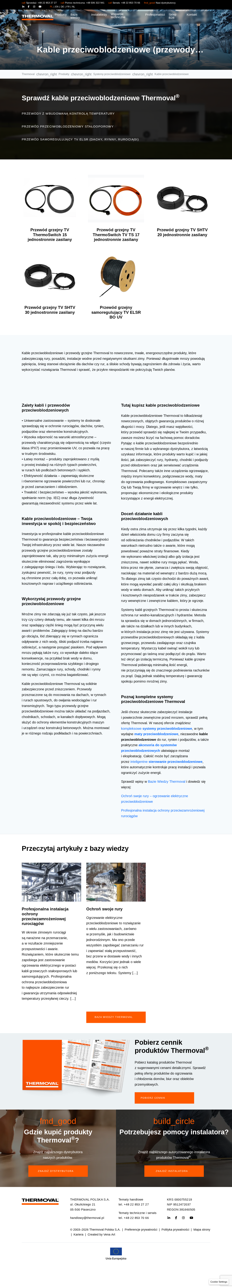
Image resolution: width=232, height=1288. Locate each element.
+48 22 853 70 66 (130, 2)
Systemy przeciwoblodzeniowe (112, 74)
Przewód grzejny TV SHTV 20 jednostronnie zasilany (182, 232)
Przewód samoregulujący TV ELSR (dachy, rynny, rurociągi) (80, 139)
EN (56, 6)
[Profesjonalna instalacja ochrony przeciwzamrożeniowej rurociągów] (51, 882)
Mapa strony (201, 1229)
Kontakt (192, 14)
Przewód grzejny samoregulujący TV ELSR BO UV (116, 312)
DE (62, 6)
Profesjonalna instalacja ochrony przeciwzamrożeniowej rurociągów (45, 916)
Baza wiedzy (75, 16)
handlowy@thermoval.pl (87, 1218)
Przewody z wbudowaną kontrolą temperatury (68, 113)
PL (51, 6)
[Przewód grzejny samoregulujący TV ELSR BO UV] (116, 276)
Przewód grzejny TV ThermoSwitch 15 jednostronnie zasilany (50, 235)
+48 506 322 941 (95, 2)
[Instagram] (36, 6)
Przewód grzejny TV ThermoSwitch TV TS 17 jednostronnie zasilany (116, 235)
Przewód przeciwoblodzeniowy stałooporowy (68, 126)
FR (68, 6)
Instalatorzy (99, 14)
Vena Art (109, 1234)
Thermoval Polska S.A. (104, 1229)
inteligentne (166, 762)
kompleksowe (156, 728)
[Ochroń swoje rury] (116, 882)
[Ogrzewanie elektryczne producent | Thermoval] (40, 1200)
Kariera (78, 1234)
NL (73, 6)
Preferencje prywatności (141, 1229)
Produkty (61, 14)
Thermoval (28, 74)
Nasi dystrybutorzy (166, 2)
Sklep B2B (172, 16)
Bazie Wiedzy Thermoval (166, 781)
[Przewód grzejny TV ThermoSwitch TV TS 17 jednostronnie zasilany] (116, 198)
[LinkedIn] (25, 6)
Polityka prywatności (175, 1229)
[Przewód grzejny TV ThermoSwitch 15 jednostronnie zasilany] (50, 198)
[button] (219, 1282)
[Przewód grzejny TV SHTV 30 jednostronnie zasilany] (50, 276)
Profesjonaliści (155, 14)
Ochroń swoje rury (104, 909)
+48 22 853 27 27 (47, 2)
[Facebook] (30, 6)
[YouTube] (40, 6)
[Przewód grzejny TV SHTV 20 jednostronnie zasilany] (182, 198)
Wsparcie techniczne (118, 16)
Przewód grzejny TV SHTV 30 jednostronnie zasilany (49, 310)
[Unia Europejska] (116, 1253)
